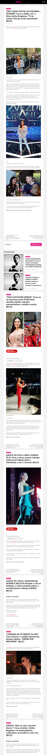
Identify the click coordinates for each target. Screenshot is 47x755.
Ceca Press (8, 8)
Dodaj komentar (35, 269)
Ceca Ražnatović (14, 26)
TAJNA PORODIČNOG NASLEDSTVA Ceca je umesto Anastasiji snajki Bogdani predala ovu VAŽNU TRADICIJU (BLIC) (33, 264)
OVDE (15, 103)
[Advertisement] (23, 38)
